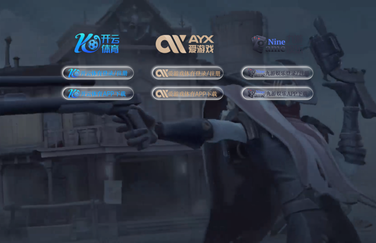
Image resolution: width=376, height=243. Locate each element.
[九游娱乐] (277, 42)
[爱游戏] (188, 42)
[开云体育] (98, 42)
